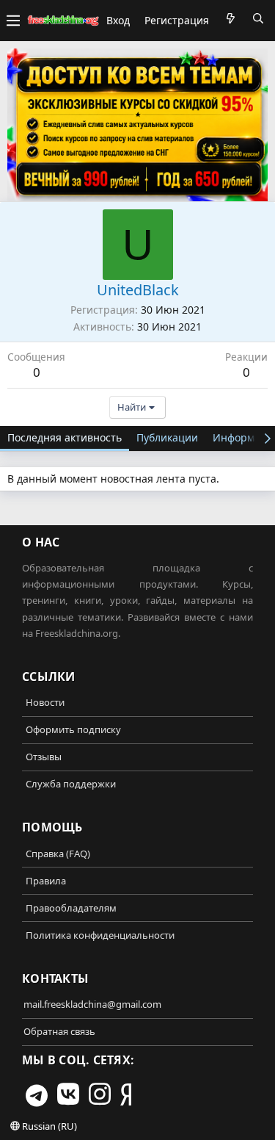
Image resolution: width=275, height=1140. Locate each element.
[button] (13, 20)
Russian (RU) (48, 1126)
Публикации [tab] (167, 437)
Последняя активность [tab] (64, 437)
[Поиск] (258, 18)
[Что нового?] (230, 18)
